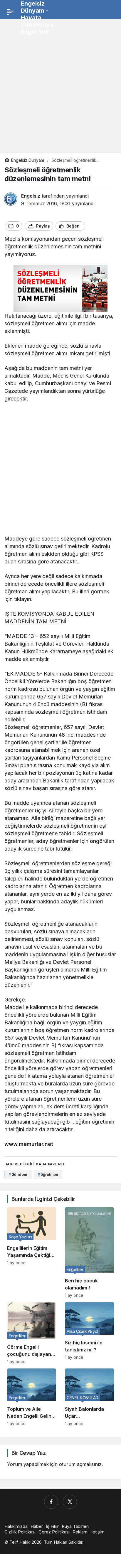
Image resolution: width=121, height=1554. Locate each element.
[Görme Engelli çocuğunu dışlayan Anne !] (31, 1333)
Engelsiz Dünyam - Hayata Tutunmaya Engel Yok (37, 17)
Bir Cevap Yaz (28, 1453)
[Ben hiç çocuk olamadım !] (89, 1252)
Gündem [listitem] (18, 1174)
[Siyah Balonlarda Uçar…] (89, 1397)
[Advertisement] (60, 83)
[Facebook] (51, 1502)
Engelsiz (30, 196)
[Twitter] (70, 1502)
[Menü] (10, 12)
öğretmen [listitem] (48, 1174)
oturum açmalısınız (80, 1464)
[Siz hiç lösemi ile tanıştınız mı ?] (89, 1333)
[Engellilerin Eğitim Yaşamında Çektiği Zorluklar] (31, 1252)
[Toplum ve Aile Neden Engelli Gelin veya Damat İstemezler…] (31, 1397)
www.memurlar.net (28, 1144)
